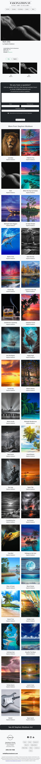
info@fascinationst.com (23, 89)
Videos (31, 747)
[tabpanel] (20, 71)
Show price (10, 52)
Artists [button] (7, 9)
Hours (31, 750)
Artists (29, 742)
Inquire (15, 59)
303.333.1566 (18, 87)
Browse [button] (14, 9)
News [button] (33, 9)
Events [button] (27, 9)
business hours (32, 87)
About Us (27, 745)
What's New (24, 747)
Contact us (37, 747)
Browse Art (36, 742)
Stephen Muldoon (9, 44)
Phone (30, 104)
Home (25, 742)
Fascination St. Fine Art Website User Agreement (13, 760)
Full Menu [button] (20, 9)
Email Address (20, 108)
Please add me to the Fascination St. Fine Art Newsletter (21, 113)
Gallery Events (34, 745)
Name (10, 104)
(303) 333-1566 (10, 750)
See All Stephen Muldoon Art (20, 727)
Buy (9, 59)
